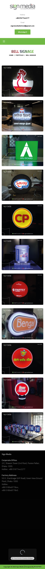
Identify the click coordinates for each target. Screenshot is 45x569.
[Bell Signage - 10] (22, 393)
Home (11, 55)
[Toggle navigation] (4, 41)
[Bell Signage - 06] (22, 254)
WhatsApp (22, 32)
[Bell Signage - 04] (22, 185)
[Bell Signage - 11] (22, 427)
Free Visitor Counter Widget (23, 558)
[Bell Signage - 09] (22, 358)
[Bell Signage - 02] (22, 115)
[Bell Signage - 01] (22, 81)
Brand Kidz (38, 567)
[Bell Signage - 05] (22, 219)
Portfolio (20, 55)
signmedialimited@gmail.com (22, 26)
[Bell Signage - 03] (22, 150)
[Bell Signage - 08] (22, 323)
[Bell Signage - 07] (22, 289)
